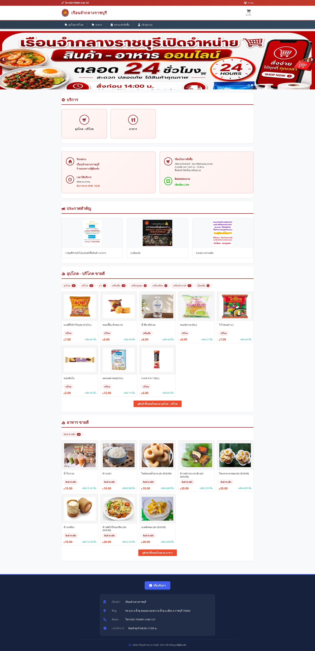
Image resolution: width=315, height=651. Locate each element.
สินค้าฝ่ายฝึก (72, 434)
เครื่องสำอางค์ (181, 285)
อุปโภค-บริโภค (75, 24)
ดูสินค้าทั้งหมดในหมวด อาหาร (157, 552)
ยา (102, 285)
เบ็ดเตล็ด (203, 285)
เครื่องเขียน (159, 285)
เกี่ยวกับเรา (159, 585)
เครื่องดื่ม (118, 285)
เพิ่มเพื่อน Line (182, 184)
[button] (3, 60)
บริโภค (87, 285)
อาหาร (98, 24)
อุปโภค (69, 285)
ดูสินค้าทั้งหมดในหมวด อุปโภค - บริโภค (158, 403)
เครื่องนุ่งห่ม (138, 285)
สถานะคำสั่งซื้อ (121, 24)
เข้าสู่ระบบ (147, 24)
